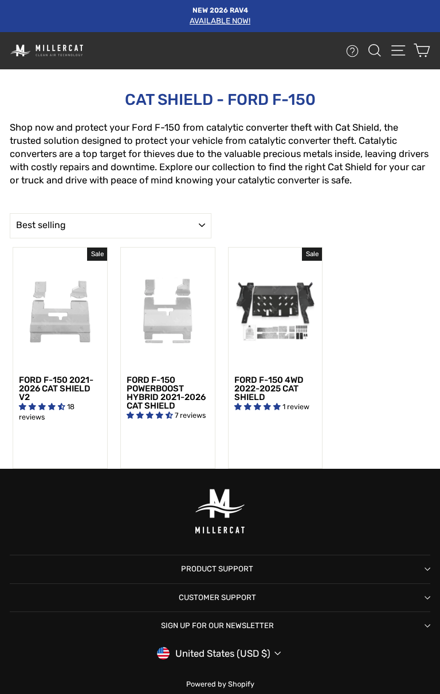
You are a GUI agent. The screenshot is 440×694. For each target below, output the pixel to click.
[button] (43, 406)
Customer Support (217, 597)
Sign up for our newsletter (217, 625)
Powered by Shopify (220, 684)
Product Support (217, 568)
